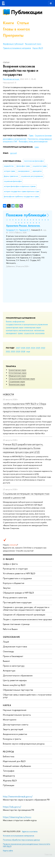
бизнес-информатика (15, 321)
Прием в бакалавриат (13, 656)
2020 (13, 351)
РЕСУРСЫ (8, 751)
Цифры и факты (10, 563)
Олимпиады (8, 651)
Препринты (13, 35)
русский (13, 153)
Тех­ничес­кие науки (17, 384)
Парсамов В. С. (24, 230)
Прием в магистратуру (13, 665)
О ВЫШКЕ (8, 559)
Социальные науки (17, 381)
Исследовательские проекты (17, 714)
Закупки (6, 588)
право (20, 333)
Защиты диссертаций (13, 729)
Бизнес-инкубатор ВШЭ (14, 685)
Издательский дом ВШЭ (14, 761)
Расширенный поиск (33, 44)
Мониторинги (9, 719)
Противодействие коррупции (17, 602)
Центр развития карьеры (15, 680)
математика (39, 330)
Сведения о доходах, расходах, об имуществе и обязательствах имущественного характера (26, 608)
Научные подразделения (14, 710)
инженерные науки (32, 327)
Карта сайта (8, 850)
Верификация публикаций (13, 44)
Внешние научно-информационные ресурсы (24, 743)
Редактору (48, 854)
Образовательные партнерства (18, 689)
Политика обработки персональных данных (21, 840)
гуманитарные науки (14, 327)
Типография (8, 770)
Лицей (6, 641)
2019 (18, 351)
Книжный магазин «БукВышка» (17, 766)
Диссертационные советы (15, 724)
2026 (23, 347)
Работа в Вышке (10, 629)
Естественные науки (17, 372)
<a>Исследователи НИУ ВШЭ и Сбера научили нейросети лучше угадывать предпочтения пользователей (24, 407)
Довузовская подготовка (15, 646)
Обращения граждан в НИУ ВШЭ (18, 592)
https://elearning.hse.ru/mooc (17, 817)
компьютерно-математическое (19, 330)
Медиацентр (9, 775)
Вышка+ (6, 661)
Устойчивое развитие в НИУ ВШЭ (19, 573)
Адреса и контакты (30, 831)
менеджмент (11, 333)
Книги (8, 22)
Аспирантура (9, 670)
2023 (38, 347)
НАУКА (7, 705)
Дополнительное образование (18, 675)
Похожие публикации (26, 215)
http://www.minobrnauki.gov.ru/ (18, 796)
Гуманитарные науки (17, 370)
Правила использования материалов (17, 48)
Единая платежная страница (16, 624)
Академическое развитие (15, 734)
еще (28, 351)
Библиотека (8, 756)
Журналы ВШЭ (10, 780)
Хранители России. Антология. (23, 225)
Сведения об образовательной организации (24, 614)
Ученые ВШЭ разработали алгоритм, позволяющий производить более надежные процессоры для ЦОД (23, 448)
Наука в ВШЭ (37, 48)
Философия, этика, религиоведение (33, 141)
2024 (33, 347)
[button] (7, 219)
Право (31, 135)
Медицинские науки (17, 375)
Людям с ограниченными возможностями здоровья (27, 619)
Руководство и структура (15, 568)
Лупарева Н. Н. (12, 230)
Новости (8, 394)
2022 (43, 347)
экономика (39, 333)
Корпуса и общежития (13, 583)
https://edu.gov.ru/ (12, 806)
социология (29, 333)
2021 (8, 351)
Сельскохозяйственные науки (22, 378)
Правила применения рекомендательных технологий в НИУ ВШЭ (26, 845)
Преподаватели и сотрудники (17, 578)
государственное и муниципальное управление (27, 324)
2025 (28, 347)
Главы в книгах (16, 29)
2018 (23, 351)
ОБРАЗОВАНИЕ (11, 637)
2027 (18, 347)
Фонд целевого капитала (15, 597)
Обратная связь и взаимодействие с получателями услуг (27, 696)
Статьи (23, 22)
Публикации (26, 12)
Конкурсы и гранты (12, 738)
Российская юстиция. (11, 79)
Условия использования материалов (18, 835)
